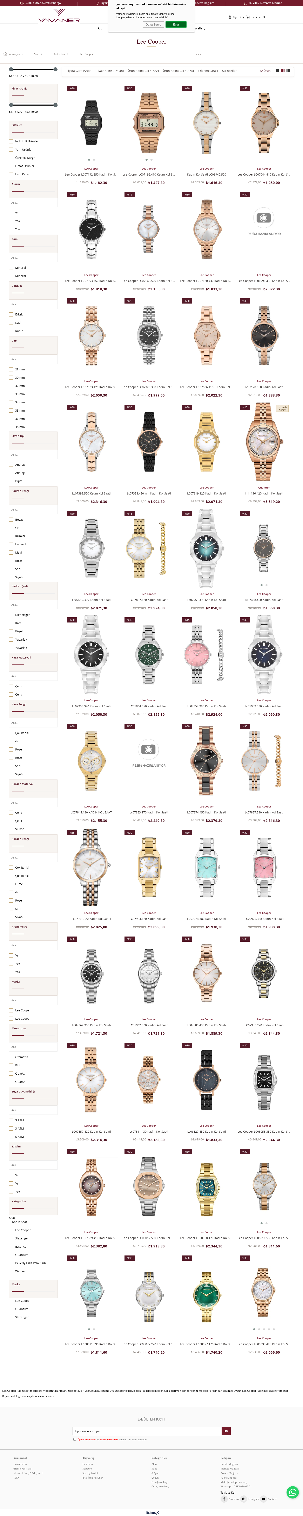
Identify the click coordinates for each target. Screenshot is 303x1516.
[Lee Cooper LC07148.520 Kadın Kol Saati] (148, 229)
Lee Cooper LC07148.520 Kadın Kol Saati (148, 281)
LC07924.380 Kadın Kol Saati (206, 918)
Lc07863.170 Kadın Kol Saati (149, 812)
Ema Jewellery (160, 1482)
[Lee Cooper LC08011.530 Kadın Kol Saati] (264, 1186)
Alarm (16, 184)
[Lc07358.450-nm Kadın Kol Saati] (148, 442)
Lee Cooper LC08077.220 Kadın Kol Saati (148, 1344)
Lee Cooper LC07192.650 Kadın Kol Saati (91, 174)
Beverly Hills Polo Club (30, 1263)
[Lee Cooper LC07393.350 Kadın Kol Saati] (91, 229)
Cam (15, 239)
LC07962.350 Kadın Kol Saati (91, 1025)
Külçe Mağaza (229, 1477)
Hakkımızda (20, 1464)
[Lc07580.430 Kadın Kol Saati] (206, 973)
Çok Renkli (22, 733)
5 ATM (19, 1137)
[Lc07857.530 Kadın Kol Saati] (264, 761)
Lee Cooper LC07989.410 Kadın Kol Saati (91, 1238)
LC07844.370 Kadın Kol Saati (148, 706)
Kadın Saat (19, 1222)
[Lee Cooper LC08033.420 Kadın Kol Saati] (264, 1292)
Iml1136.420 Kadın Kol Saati (264, 493)
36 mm (20, 419)
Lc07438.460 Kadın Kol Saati (264, 600)
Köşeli (19, 631)
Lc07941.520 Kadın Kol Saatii (91, 918)
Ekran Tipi (18, 436)
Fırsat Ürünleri (25, 166)
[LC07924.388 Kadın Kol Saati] (264, 867)
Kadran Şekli (20, 586)
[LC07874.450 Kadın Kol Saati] (206, 761)
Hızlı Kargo (22, 174)
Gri (17, 528)
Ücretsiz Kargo (25, 158)
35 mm (20, 410)
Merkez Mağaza (230, 1468)
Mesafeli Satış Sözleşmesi (28, 1473)
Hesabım (87, 1464)
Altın (154, 1464)
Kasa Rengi (19, 704)
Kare (18, 623)
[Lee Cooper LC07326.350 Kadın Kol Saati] (148, 335)
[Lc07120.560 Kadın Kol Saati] (264, 335)
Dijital (19, 481)
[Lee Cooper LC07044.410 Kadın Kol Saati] (264, 123)
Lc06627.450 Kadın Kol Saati (206, 1131)
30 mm (20, 377)
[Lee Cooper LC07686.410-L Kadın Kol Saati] (206, 335)
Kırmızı (20, 536)
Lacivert (20, 544)
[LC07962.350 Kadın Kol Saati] (91, 973)
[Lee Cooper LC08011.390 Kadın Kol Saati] (91, 1292)
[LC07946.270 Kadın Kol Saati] (264, 973)
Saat (12, 1218)
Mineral (20, 268)
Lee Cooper (23, 1010)
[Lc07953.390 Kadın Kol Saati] (206, 548)
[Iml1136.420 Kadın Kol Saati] (264, 442)
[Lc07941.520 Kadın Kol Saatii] (91, 867)
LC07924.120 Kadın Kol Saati (148, 918)
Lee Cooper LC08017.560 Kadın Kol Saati (148, 1238)
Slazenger (22, 1238)
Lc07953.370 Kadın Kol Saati (91, 706)
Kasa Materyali (21, 657)
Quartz (20, 1073)
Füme (19, 884)
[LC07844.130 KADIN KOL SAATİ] (91, 761)
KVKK (16, 1477)
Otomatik (21, 1057)
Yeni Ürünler (24, 149)
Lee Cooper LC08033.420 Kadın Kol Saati (264, 1344)
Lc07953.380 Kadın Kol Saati (264, 706)
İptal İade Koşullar (92, 1477)
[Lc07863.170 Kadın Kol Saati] (148, 761)
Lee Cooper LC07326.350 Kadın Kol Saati (148, 387)
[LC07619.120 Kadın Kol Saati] (206, 442)
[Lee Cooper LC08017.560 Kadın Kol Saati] (148, 1186)
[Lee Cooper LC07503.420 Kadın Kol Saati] (91, 335)
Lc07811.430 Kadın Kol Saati (149, 1131)
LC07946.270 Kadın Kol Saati (264, 1025)
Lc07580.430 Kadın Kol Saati (206, 1025)
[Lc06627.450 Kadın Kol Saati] (206, 1080)
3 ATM (19, 1120)
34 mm (20, 402)
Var (17, 213)
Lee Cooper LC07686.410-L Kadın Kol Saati (206, 387)
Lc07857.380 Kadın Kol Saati (206, 706)
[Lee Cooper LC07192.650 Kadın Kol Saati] (91, 123)
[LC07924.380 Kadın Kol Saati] (206, 867)
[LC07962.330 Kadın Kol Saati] (148, 973)
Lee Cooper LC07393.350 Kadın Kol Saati (91, 281)
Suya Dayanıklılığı (23, 1091)
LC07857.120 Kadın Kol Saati (148, 600)
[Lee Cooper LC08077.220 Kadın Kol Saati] (148, 1292)
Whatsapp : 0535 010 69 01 (236, 1486)
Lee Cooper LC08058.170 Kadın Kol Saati (206, 1238)
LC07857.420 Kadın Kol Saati (91, 1131)
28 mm (20, 369)
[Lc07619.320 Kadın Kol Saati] (91, 548)
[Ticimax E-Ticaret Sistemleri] (151, 1513)
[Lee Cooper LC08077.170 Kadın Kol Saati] (206, 1292)
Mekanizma (19, 1028)
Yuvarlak (21, 639)
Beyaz (19, 519)
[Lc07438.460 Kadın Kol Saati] (264, 548)
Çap (14, 340)
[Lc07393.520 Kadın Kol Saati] (91, 442)
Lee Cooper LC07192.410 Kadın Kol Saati (148, 174)
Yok (17, 221)
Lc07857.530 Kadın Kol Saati (264, 812)
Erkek (19, 314)
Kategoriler (19, 1201)
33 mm (20, 394)
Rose (18, 561)
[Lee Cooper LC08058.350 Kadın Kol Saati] (264, 1080)
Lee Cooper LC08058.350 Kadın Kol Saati (264, 1131)
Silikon (19, 829)
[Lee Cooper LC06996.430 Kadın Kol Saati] (264, 229)
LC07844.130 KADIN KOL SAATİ (91, 812)
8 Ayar (155, 1473)
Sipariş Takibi (90, 1473)
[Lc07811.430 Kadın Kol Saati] (148, 1080)
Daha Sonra (153, 24)
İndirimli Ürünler (27, 141)
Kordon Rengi (20, 839)
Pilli (17, 1065)
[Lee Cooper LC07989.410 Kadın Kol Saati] (91, 1186)
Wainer (20, 1271)
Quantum (21, 1255)
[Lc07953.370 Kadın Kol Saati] (91, 654)
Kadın (19, 323)
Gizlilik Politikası (22, 1468)
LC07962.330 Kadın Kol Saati (148, 1025)
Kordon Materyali (23, 784)
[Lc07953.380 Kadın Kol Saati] (264, 654)
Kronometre (19, 926)
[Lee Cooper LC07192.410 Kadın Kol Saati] (148, 123)
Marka (16, 981)
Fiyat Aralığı (19, 88)
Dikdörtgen (23, 615)
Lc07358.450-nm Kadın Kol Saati (149, 493)
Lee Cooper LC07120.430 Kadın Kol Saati (206, 281)
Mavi (18, 552)
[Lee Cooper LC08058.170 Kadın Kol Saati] (206, 1186)
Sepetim (87, 1468)
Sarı (18, 569)
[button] (89, 160)
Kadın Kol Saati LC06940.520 (206, 174)
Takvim (16, 1146)
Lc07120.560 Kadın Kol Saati (264, 387)
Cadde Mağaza (229, 1464)
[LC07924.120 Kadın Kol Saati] (148, 867)
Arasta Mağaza (229, 1473)
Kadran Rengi (20, 491)
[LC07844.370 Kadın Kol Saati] (148, 654)
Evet (176, 24)
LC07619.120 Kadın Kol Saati (206, 493)
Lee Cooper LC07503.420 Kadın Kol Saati (91, 387)
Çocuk (155, 1477)
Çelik (18, 686)
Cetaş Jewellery (160, 1486)
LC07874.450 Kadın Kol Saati (206, 812)
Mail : (234, 1482)
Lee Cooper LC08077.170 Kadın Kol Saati (206, 1344)
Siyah (19, 577)
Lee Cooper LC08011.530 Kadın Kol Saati (264, 1238)
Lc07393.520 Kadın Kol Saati (91, 493)
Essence (20, 1246)
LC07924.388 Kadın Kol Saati (264, 918)
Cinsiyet (17, 285)
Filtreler (17, 125)
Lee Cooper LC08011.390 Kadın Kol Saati (91, 1344)
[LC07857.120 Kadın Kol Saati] (148, 548)
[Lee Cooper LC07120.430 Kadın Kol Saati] (206, 229)
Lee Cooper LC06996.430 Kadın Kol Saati (264, 281)
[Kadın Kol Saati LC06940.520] (206, 123)
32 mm (20, 386)
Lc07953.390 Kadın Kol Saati (206, 600)
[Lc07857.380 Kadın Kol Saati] (206, 654)
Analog (20, 465)
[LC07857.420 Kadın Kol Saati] (91, 1080)
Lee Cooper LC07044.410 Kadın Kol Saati (264, 174)
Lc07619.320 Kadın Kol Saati (91, 600)
